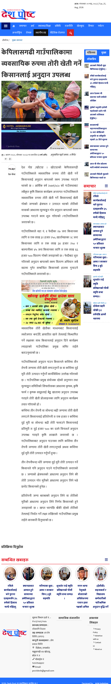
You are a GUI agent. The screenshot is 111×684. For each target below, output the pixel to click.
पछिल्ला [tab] (91, 52)
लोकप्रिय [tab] (91, 59)
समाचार (23, 26)
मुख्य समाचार (17, 40)
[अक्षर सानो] (6, 159)
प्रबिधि (58, 26)
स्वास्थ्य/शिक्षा (44, 26)
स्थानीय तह (41, 32)
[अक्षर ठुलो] (10, 159)
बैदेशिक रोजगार (57, 32)
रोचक (28, 32)
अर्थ (32, 26)
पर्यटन (101, 26)
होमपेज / (5, 40)
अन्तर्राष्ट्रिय (17, 32)
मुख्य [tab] (103, 52)
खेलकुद (80, 26)
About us (98, 649)
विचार (91, 26)
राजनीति (69, 26)
